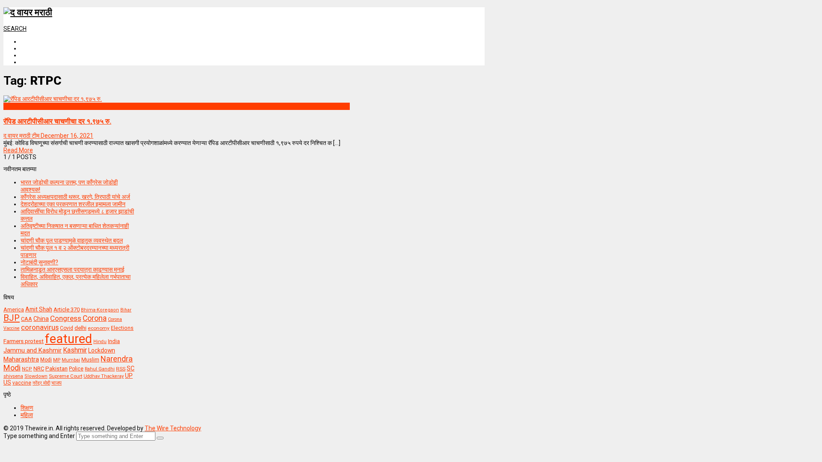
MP (56, 360)
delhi (80, 328)
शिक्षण (27, 407)
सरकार (10, 106)
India (114, 341)
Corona (95, 318)
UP (129, 375)
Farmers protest (23, 341)
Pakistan (56, 368)
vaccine (21, 383)
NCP (27, 369)
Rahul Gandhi (100, 369)
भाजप (56, 383)
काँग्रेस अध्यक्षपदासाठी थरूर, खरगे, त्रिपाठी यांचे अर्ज (75, 196)
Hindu (100, 341)
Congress (65, 318)
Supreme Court (65, 376)
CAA (26, 319)
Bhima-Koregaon (100, 310)
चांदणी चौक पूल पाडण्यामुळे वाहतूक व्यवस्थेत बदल (72, 240)
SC (130, 368)
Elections (122, 328)
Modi (46, 360)
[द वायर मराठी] (27, 12)
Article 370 (67, 309)
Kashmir (75, 350)
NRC (38, 368)
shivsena (13, 376)
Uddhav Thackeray (103, 376)
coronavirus (40, 327)
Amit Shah (38, 309)
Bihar (125, 310)
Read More (18, 150)
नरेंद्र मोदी (41, 383)
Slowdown (36, 376)
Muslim (90, 359)
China (41, 318)
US (7, 382)
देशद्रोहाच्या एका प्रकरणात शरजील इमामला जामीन (73, 204)
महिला (27, 415)
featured (68, 339)
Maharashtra (21, 359)
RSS (120, 369)
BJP (11, 318)
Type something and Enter (39, 435)
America (13, 309)
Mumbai (71, 360)
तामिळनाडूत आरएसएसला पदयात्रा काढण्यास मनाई (73, 269)
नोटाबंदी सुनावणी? (39, 262)
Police (76, 369)
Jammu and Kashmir (32, 350)
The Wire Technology (173, 428)
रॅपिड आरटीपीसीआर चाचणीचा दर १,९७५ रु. (57, 121)
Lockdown (101, 350)
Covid (66, 328)
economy (99, 328)
